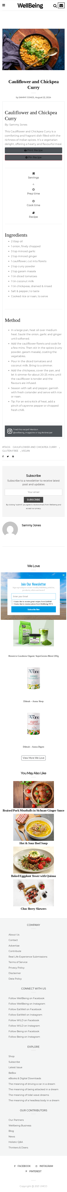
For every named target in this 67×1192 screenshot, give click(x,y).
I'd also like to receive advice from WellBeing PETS (33, 604)
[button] (33, 583)
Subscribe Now (33, 609)
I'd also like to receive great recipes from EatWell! (32, 601)
